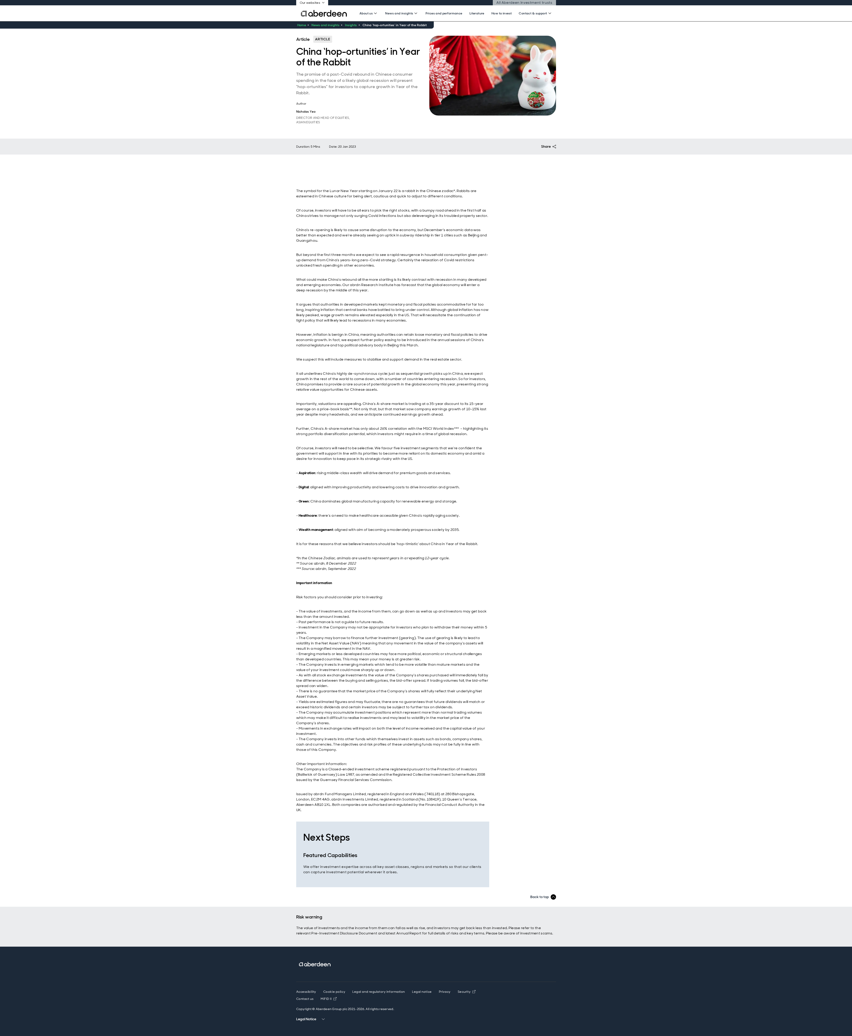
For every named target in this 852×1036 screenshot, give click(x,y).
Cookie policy (334, 992)
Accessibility (306, 992)
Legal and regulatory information (378, 992)
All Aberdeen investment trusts (524, 2)
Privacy (445, 992)
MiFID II (328, 999)
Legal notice (422, 992)
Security (464, 992)
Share (546, 146)
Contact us (305, 999)
